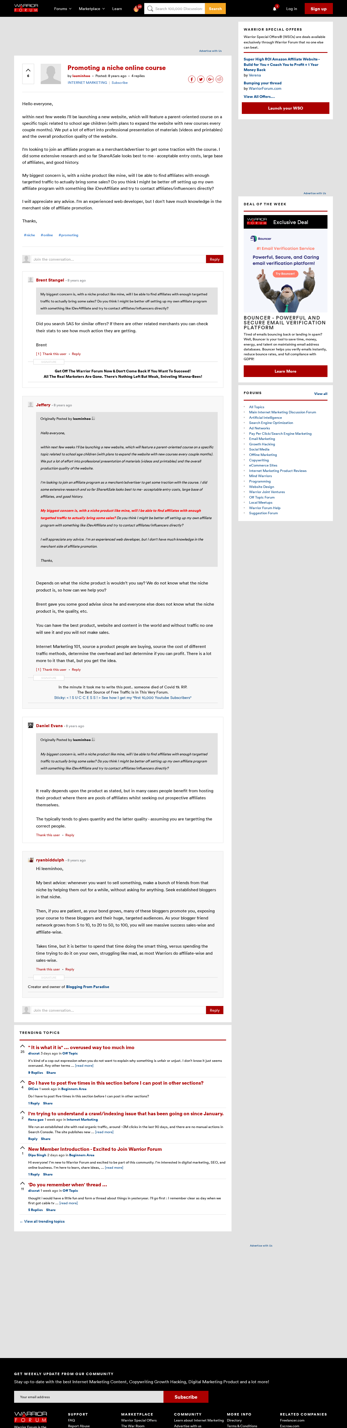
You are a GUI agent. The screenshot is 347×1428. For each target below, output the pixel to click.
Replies (35, 1072)
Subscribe (120, 82)
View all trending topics (42, 1221)
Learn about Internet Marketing (199, 1420)
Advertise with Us (210, 51)
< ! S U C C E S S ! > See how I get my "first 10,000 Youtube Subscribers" (129, 697)
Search (215, 8)
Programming (260, 481)
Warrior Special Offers (139, 1420)
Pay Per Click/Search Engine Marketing (280, 433)
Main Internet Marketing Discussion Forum (282, 412)
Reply (215, 259)
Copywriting (259, 460)
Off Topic (70, 1053)
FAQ (71, 1420)
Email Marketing (262, 438)
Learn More (285, 371)
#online (47, 235)
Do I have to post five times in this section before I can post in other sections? (116, 1082)
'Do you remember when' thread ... (67, 1184)
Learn (118, 8)
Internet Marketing (82, 1119)
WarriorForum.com (265, 88)
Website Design (261, 486)
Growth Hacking (262, 444)
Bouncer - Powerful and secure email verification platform (285, 322)
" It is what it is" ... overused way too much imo (81, 1047)
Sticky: (60, 697)
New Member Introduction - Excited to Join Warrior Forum (95, 1148)
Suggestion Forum (263, 512)
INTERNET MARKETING (87, 82)
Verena (255, 75)
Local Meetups (260, 502)
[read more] (84, 1065)
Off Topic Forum (262, 497)
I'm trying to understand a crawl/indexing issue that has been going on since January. (126, 1113)
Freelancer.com (292, 1420)
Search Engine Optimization (271, 422)
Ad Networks (259, 428)
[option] (285, 296)
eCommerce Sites (263, 465)
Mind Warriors (260, 475)
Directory (234, 1420)
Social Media (259, 449)
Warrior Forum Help (265, 507)
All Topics (256, 406)
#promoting (68, 235)
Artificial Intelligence (265, 417)
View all (320, 393)
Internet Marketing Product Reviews (278, 470)
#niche (29, 235)
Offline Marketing (263, 454)
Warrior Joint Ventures (267, 491)
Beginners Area (73, 1088)
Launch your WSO (285, 108)
